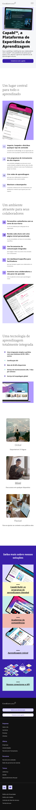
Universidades (6, 748)
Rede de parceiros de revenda (11, 763)
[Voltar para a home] (9, 3)
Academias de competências (18, 621)
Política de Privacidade (9, 794)
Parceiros (5, 756)
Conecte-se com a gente (18, 61)
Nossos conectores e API (18, 684)
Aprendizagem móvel (18, 652)
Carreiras (5, 730)
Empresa (5, 723)
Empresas (5, 745)
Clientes (4, 736)
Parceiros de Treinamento (10, 751)
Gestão (4, 775)
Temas (4, 768)
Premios (4, 733)
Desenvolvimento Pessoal (9, 778)
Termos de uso (6, 803)
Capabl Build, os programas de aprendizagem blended (18, 590)
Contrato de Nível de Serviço (10, 800)
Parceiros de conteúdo (9, 760)
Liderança (5, 772)
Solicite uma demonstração (18, 710)
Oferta (4, 741)
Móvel (18, 482)
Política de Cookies (7, 797)
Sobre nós (5, 727)
